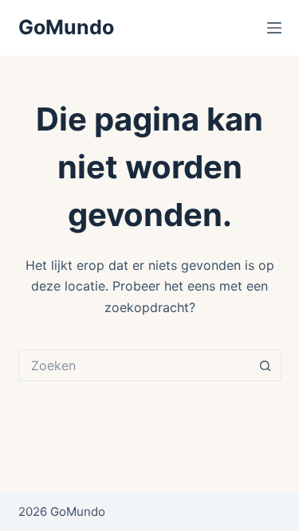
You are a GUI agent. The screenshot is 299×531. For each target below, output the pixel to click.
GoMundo (66, 27)
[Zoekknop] (265, 365)
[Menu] (274, 28)
